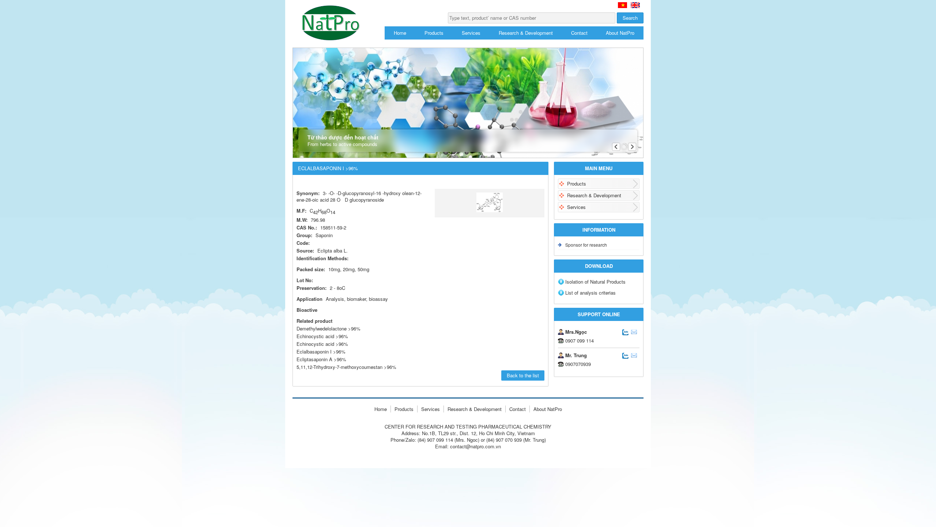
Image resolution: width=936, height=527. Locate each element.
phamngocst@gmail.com (634, 332)
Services (471, 32)
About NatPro (620, 32)
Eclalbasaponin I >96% (328, 168)
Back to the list (523, 375)
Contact (579, 32)
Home (400, 32)
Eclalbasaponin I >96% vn (622, 5)
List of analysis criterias (590, 292)
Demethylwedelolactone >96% (329, 328)
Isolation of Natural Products (595, 281)
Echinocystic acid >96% (322, 336)
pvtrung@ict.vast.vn (634, 355)
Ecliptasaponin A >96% (321, 359)
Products (434, 32)
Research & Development (526, 32)
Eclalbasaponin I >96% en (635, 5)
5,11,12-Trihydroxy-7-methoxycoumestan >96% (346, 366)
